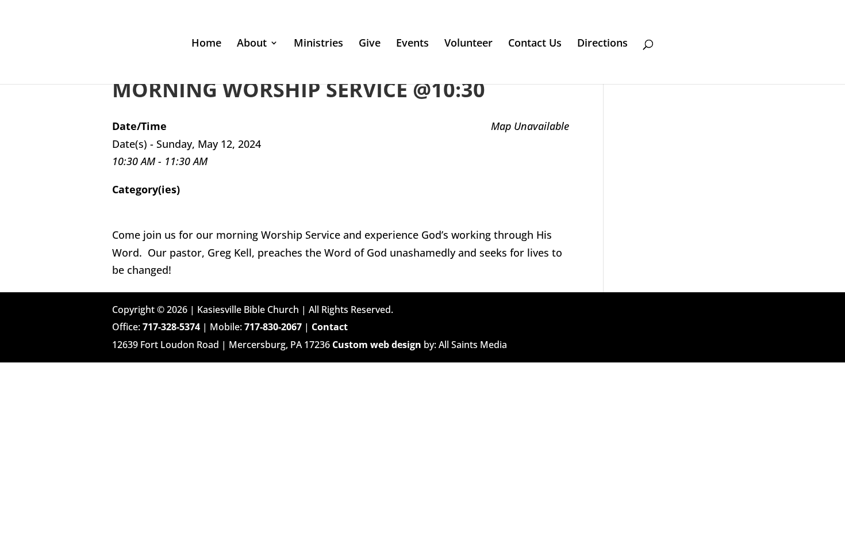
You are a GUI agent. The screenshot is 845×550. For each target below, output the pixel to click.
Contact (330, 326)
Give (370, 44)
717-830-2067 (273, 326)
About (252, 44)
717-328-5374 (171, 326)
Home (206, 44)
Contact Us (535, 44)
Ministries (318, 44)
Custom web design (376, 344)
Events (412, 44)
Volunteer (468, 44)
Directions (602, 44)
